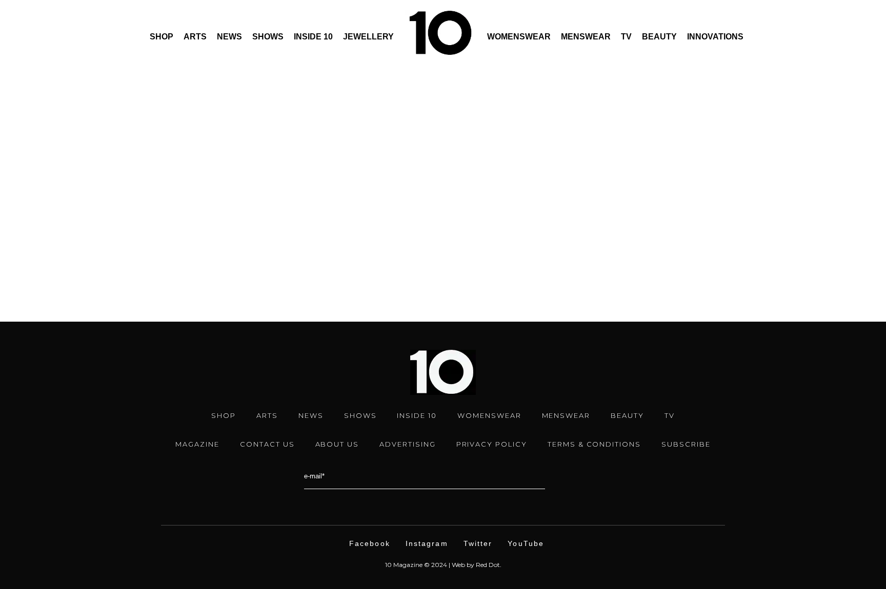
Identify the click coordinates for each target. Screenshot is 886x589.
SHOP (223, 415)
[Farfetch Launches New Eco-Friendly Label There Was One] (171, 85)
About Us (337, 444)
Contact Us (267, 444)
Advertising (407, 444)
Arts (195, 36)
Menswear (586, 36)
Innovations (715, 36)
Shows (268, 36)
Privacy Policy (491, 444)
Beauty (659, 36)
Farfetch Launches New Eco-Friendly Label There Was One (156, 227)
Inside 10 (313, 36)
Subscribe (686, 444)
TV (626, 36)
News (229, 36)
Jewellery (368, 36)
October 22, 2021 (98, 205)
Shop (161, 36)
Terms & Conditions (594, 444)
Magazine (197, 444)
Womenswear (519, 36)
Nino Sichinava (104, 249)
